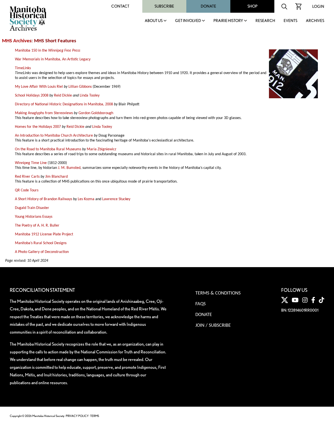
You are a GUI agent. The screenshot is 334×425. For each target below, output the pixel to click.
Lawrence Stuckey (116, 199)
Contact (120, 6)
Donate (208, 6)
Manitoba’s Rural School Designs (41, 243)
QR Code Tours (26, 190)
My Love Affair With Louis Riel (39, 87)
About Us (154, 21)
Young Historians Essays (33, 217)
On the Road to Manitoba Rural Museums (48, 149)
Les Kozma (86, 199)
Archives (315, 21)
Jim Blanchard (56, 177)
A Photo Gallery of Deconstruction (42, 252)
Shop (252, 6)
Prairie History (228, 21)
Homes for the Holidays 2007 (38, 127)
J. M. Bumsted (69, 168)
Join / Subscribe (213, 325)
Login (318, 6)
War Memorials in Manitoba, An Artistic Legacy (52, 59)
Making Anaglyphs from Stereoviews (44, 113)
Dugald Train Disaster (32, 208)
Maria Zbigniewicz (101, 149)
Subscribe (164, 6)
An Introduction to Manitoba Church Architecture (54, 136)
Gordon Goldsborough (95, 113)
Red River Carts (27, 177)
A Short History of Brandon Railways (43, 199)
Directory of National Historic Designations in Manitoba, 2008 (64, 104)
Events (290, 21)
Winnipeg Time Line (31, 163)
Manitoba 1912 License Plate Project (44, 234)
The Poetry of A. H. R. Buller (37, 226)
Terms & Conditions (218, 293)
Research (265, 21)
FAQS (200, 304)
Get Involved (188, 21)
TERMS (94, 416)
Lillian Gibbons (80, 87)
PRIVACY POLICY (77, 416)
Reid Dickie (63, 96)
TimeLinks (23, 68)
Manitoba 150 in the (47, 51)
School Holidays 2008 (31, 96)
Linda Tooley (90, 96)
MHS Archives (16, 41)
